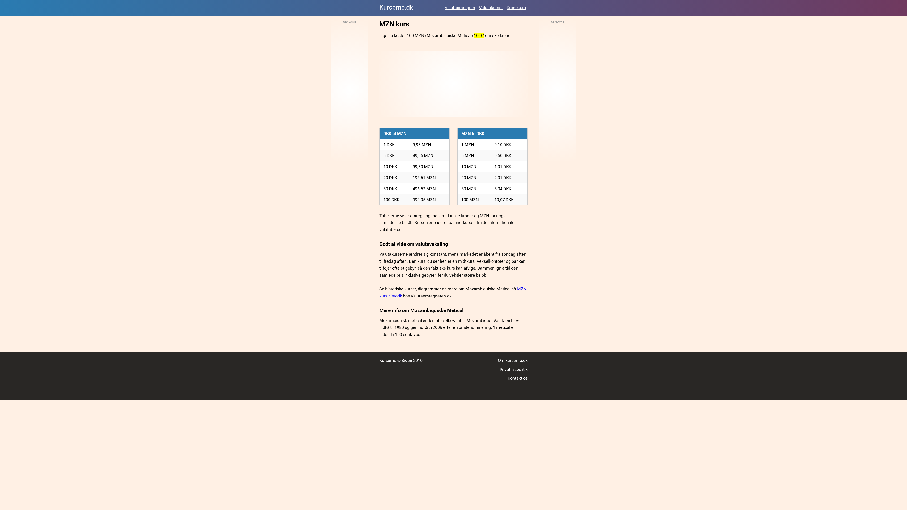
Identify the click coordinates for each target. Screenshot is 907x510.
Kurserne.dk (396, 7)
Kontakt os (518, 378)
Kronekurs (516, 7)
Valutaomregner (460, 7)
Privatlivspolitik (514, 369)
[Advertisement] (453, 84)
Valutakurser (491, 7)
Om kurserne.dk (513, 360)
